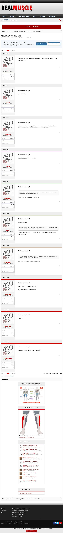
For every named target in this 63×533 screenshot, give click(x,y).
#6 (59, 238)
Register (35, 27)
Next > (13, 50)
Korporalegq (7, 198)
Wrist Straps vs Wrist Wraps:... (30, 476)
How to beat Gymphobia (25, 493)
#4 (59, 163)
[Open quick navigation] (61, 30)
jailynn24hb (8, 294)
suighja (8, 102)
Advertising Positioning (11, 522)
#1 (59, 67)
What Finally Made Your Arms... (30, 449)
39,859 (12, 108)
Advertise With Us (17, 516)
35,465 (12, 140)
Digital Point (21, 522)
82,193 (12, 300)
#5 (59, 201)
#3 (59, 132)
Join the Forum (41, 44)
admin (24, 459)
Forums (12, 16)
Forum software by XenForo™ (15, 523)
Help (2, 512)
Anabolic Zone (11, 38)
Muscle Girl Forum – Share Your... (31, 469)
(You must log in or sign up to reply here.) (53, 373)
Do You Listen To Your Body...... (30, 473)
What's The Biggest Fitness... (30, 480)
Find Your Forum (23, 16)
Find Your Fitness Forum (18, 514)
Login (28, 27)
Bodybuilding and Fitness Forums (21, 509)
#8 (59, 294)
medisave (11, 376)
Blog (34, 16)
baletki (8, 230)
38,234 (12, 365)
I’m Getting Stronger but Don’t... (30, 445)
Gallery (42, 16)
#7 (59, 265)
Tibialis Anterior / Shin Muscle (26, 437)
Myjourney (25, 454)
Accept (28, 531)
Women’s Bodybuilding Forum (20, 510)
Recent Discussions (54, 44)
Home (3, 16)
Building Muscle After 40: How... (30, 453)
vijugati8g (8, 134)
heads (6, 376)
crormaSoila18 (8, 358)
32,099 (12, 76)
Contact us (4, 510)
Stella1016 (25, 466)
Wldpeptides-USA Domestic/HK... (31, 465)
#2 (59, 99)
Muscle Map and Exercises (19, 512)
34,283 (12, 236)
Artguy (8, 166)
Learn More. (34, 531)
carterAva (25, 447)
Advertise (5, 19)
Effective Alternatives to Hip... (30, 457)
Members (52, 16)
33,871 (12, 204)
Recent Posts (13, 20)
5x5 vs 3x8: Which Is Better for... (30, 461)
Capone (23, 38)
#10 (59, 355)
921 (13, 172)
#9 (59, 323)
